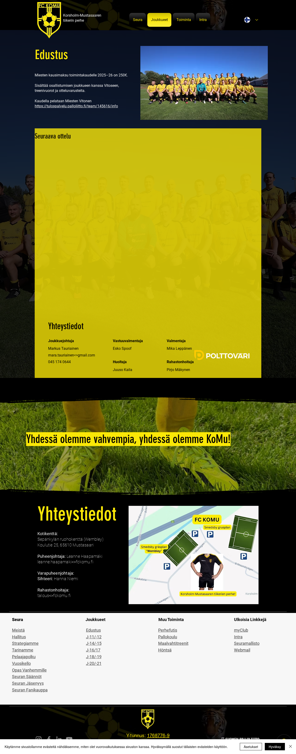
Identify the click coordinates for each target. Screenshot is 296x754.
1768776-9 (158, 735)
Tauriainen (70, 348)
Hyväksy (275, 746)
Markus (54, 348)
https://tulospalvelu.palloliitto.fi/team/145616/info (76, 106)
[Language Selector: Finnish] (251, 20)
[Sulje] (290, 746)
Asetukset (251, 746)
